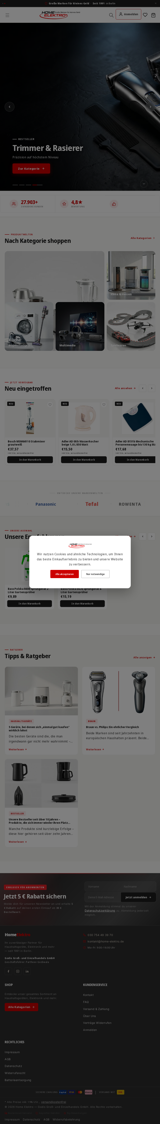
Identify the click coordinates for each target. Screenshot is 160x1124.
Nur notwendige (95, 574)
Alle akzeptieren (64, 574)
